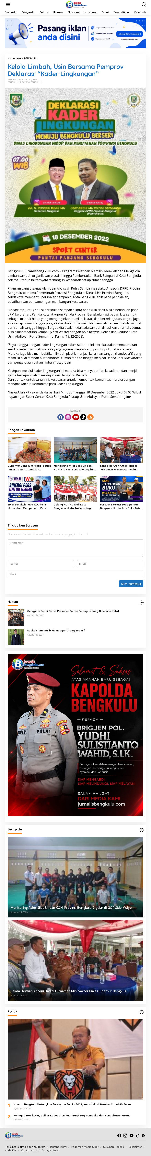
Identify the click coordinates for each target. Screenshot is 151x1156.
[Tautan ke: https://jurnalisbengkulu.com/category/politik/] (141, 1012)
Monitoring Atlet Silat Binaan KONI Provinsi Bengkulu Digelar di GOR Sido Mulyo (75, 467)
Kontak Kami (29, 1150)
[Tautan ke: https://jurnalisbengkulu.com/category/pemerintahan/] (141, 830)
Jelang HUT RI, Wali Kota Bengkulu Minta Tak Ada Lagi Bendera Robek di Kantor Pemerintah (72, 506)
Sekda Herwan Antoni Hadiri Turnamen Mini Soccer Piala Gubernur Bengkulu (118, 467)
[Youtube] (75, 417)
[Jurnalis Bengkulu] (76, 4)
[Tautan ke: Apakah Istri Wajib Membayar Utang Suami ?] (16, 637)
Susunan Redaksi (113, 1146)
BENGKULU (13, 82)
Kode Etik (10, 1150)
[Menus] (8, 4)
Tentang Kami (58, 1146)
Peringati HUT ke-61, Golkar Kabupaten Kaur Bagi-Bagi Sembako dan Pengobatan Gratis (72, 1115)
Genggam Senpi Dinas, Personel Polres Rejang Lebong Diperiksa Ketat (73, 611)
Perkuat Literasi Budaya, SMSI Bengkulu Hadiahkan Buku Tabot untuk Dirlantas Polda (121, 506)
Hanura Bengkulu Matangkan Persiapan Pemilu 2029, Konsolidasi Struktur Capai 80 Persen (73, 1104)
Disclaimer (135, 1146)
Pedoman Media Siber (85, 1146)
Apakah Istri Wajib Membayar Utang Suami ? (56, 630)
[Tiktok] (83, 417)
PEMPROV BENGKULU (31, 82)
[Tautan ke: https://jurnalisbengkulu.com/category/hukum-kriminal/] (141, 602)
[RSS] (90, 417)
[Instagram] (68, 417)
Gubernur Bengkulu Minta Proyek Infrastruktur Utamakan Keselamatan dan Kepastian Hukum (29, 467)
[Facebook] (60, 417)
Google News (50, 1150)
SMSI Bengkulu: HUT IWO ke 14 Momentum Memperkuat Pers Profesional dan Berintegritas (27, 506)
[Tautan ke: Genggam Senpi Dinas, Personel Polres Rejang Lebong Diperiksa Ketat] (16, 617)
